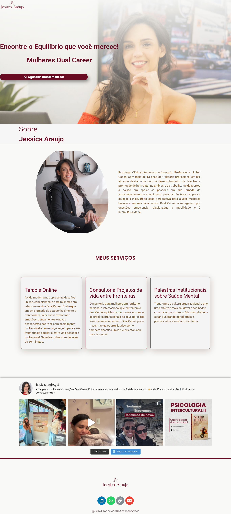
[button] (44, 77)
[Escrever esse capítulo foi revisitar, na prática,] (188, 422)
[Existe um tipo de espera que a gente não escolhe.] (139, 422)
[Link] (120, 500)
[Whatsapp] (111, 500)
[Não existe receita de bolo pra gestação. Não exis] (91, 422)
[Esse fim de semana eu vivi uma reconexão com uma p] (42, 422)
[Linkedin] (101, 500)
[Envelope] (129, 500)
